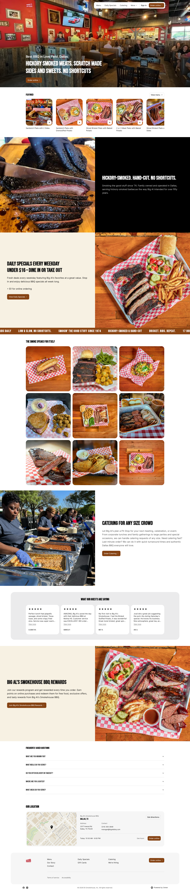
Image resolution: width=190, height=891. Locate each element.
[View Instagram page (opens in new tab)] (27, 887)
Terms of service (53, 878)
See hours (140, 838)
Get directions (153, 817)
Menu (98, 5)
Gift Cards (82, 863)
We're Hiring (113, 863)
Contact (50, 866)
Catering (123, 5)
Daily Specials (110, 5)
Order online (154, 838)
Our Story (51, 863)
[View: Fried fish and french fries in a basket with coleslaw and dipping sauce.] (95, 462)
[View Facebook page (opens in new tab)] (23, 887)
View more (32, 624)
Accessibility (66, 878)
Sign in (144, 5)
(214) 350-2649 (107, 827)
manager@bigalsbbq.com (110, 829)
